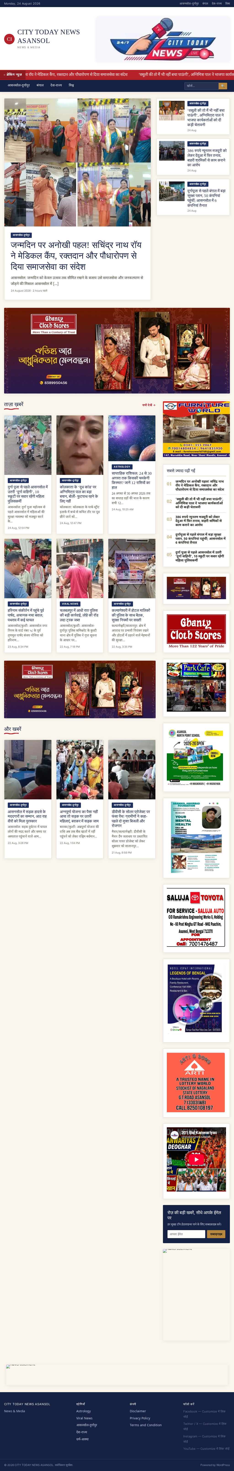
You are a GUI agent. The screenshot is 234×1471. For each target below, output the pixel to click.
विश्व (227, 3)
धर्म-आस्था (82, 1439)
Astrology (83, 1411)
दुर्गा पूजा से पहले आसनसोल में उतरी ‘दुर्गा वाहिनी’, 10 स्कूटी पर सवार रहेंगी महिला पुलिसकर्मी (200, 557)
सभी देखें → (149, 405)
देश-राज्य (217, 3)
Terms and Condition (146, 1425)
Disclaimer (138, 1411)
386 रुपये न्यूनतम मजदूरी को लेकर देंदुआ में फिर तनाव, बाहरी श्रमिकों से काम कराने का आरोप (199, 521)
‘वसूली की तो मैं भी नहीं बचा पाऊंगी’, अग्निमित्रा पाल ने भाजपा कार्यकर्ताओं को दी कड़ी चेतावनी (199, 503)
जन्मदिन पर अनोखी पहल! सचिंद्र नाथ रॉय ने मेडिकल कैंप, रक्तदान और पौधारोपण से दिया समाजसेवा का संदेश (76, 255)
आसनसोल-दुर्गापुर (189, 3)
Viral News (84, 1418)
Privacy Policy (140, 1418)
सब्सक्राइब (216, 1234)
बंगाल (205, 3)
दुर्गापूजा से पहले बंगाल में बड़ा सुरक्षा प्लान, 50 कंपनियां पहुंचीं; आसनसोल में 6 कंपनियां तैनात (201, 539)
